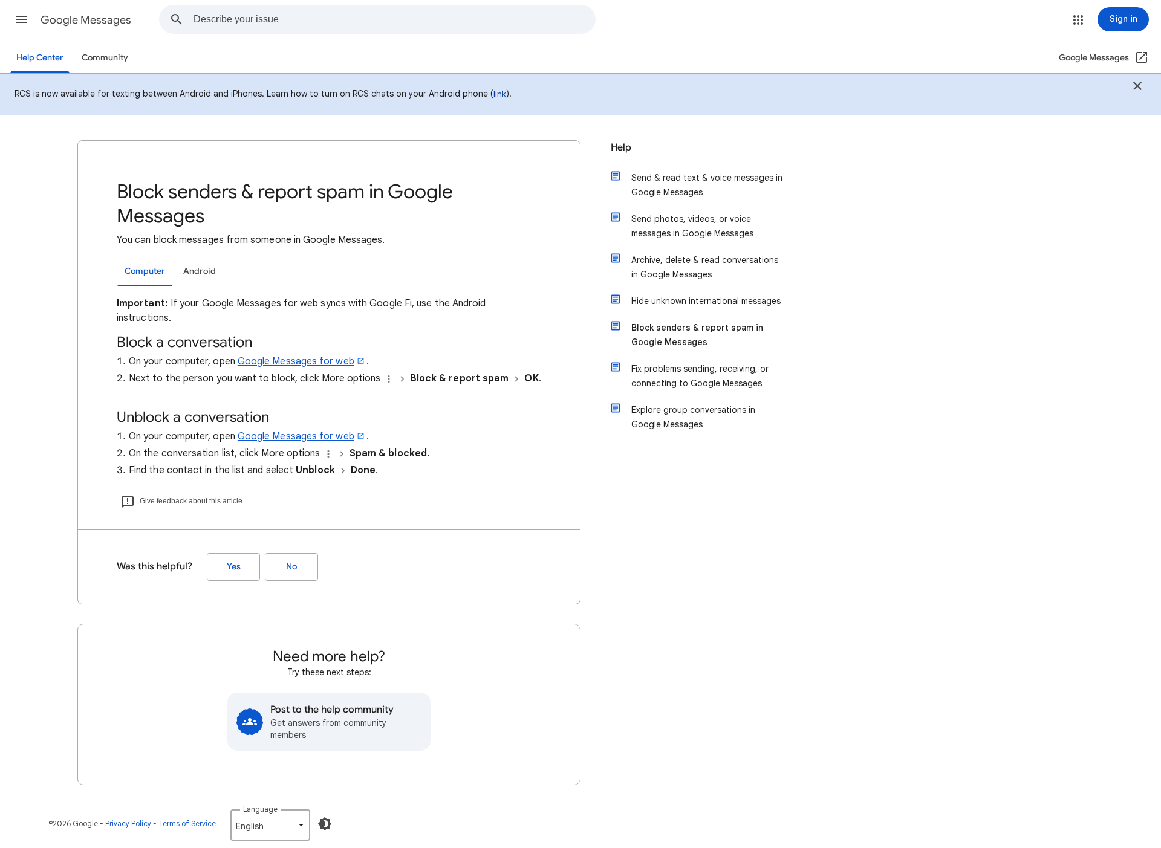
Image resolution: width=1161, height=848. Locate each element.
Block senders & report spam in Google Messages (697, 335)
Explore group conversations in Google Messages (693, 417)
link (499, 94)
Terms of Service (187, 823)
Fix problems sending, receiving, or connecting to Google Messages (700, 376)
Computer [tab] (145, 271)
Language (260, 809)
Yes (234, 567)
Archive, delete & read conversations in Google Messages (704, 267)
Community (105, 58)
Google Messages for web (296, 361)
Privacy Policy (128, 823)
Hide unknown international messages (706, 301)
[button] (21, 19)
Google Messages (86, 20)
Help (621, 147)
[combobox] (394, 19)
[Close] (1137, 87)
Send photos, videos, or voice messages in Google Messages (692, 226)
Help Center (39, 58)
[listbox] (270, 825)
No (291, 567)
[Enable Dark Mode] (324, 823)
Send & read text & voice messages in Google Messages (706, 185)
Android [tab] (199, 271)
